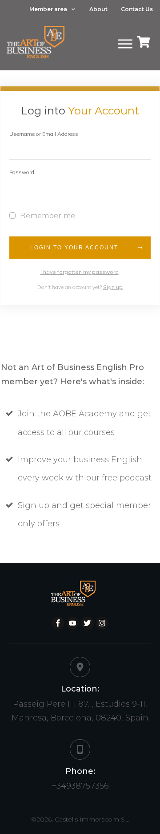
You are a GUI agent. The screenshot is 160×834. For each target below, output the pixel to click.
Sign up (113, 287)
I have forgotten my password (79, 272)
